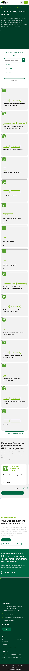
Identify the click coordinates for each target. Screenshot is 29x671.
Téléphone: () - (11, 613)
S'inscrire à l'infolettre (9, 572)
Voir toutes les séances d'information (13, 493)
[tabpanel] (14, 474)
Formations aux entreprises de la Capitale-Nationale (12, 640)
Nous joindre (6, 540)
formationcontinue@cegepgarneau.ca (13, 617)
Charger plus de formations (15, 433)
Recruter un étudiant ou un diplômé (10, 657)
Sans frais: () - (10, 614)
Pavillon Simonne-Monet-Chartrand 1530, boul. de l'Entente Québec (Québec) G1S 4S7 (13, 608)
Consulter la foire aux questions (11, 543)
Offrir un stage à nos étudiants (9, 660)
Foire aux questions (9, 620)
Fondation (4, 644)
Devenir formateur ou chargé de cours (11, 654)
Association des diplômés (8, 647)
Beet (20, 669)
